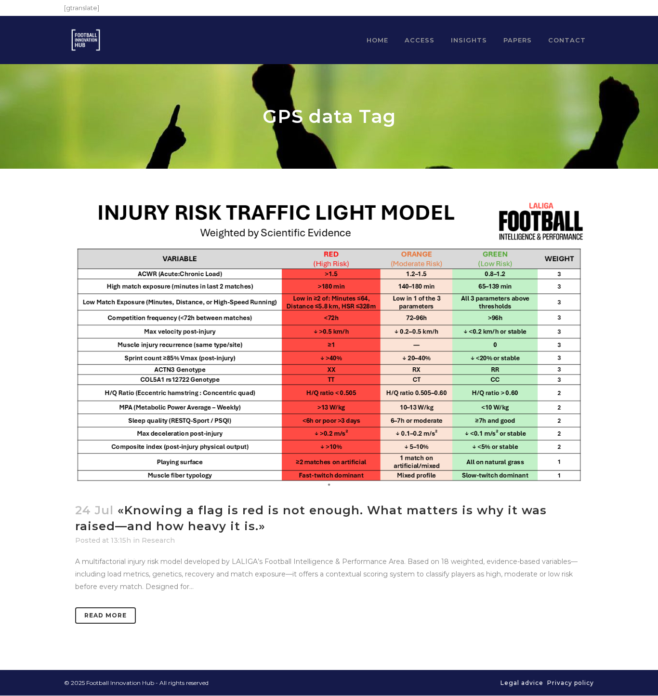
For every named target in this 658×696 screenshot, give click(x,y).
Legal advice (521, 682)
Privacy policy (570, 682)
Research (158, 540)
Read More (105, 615)
